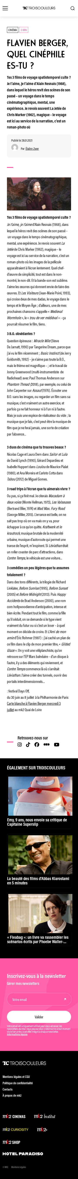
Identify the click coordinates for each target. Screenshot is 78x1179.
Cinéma (12, 29)
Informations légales (17, 1034)
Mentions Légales (18, 1167)
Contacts (8, 1089)
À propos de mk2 (12, 1095)
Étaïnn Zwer (32, 148)
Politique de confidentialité (18, 1083)
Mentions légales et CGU (16, 1077)
